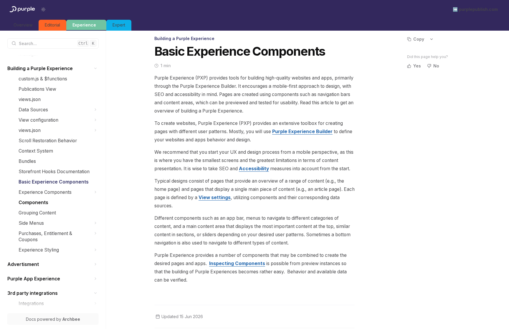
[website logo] (21, 9)
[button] (95, 68)
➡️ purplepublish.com (475, 9)
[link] (23, 25)
